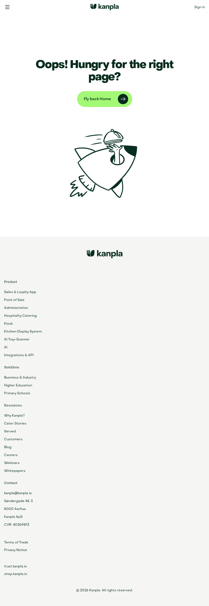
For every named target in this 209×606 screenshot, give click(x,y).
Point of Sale (14, 300)
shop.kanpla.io (15, 574)
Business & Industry (20, 377)
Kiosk (8, 323)
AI (5, 347)
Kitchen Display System (23, 331)
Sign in (199, 7)
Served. (10, 431)
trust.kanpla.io (15, 566)
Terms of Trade (16, 542)
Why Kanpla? (14, 415)
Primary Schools (17, 393)
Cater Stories (15, 423)
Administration (16, 308)
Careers (11, 455)
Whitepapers (15, 471)
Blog (7, 447)
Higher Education (18, 385)
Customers (13, 439)
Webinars (12, 463)
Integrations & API (18, 355)
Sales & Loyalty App (20, 292)
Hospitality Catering (20, 315)
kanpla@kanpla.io (18, 493)
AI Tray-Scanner (17, 339)
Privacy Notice (15, 550)
